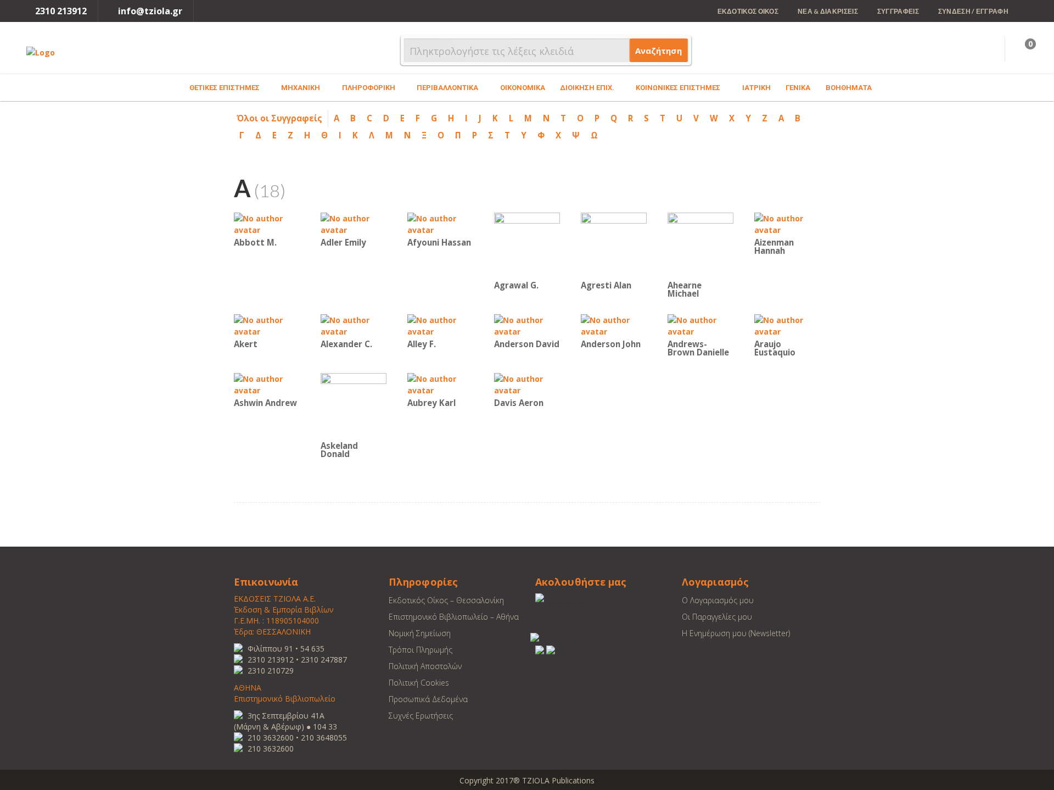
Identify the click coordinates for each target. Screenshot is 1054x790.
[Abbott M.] (267, 223)
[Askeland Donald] (353, 405)
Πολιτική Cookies (419, 682)
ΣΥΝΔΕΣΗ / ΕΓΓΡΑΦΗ (973, 11)
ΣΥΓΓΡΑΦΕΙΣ (898, 11)
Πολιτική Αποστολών (425, 666)
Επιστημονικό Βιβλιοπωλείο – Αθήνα (454, 616)
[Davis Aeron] (527, 384)
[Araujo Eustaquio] (787, 325)
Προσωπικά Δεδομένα (428, 699)
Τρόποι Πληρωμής (420, 649)
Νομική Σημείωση (420, 633)
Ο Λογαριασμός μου (718, 600)
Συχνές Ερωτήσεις (421, 715)
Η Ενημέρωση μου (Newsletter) (736, 633)
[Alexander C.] (353, 325)
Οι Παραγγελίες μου (717, 616)
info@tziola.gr (150, 11)
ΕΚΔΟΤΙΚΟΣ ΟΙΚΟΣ (748, 11)
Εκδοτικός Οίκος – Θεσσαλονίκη (446, 600)
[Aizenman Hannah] (787, 223)
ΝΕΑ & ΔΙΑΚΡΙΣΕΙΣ (828, 11)
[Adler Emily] (353, 223)
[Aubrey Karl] (440, 384)
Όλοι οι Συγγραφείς (279, 118)
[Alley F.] (440, 325)
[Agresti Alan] (614, 245)
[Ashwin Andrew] (267, 384)
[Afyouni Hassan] (440, 223)
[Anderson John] (614, 325)
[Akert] (267, 325)
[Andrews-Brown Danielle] (700, 325)
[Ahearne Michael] (700, 245)
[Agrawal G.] (527, 245)
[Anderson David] (527, 325)
